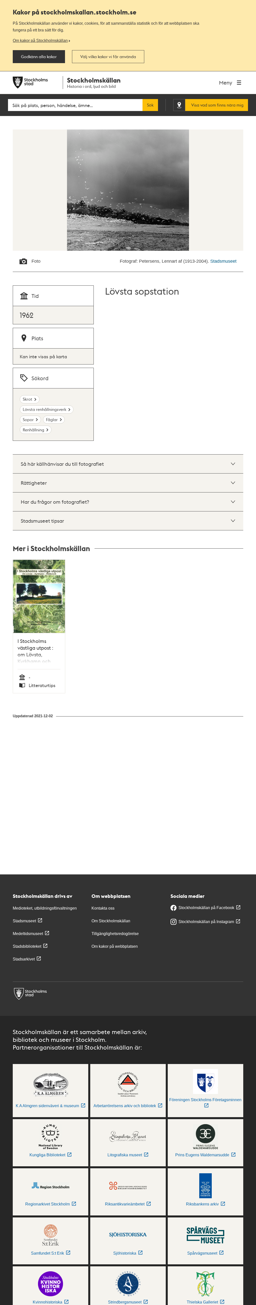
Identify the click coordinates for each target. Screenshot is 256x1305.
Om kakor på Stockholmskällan (40, 40)
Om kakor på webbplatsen (115, 946)
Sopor (28, 419)
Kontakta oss (103, 908)
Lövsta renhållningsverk (44, 409)
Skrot (27, 399)
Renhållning (33, 429)
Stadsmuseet (223, 261)
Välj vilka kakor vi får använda (108, 56)
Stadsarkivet (24, 959)
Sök (150, 105)
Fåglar (52, 419)
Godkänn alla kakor (39, 56)
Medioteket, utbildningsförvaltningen (45, 908)
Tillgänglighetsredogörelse (115, 934)
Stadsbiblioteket (27, 946)
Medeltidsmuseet (28, 934)
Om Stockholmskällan (111, 921)
